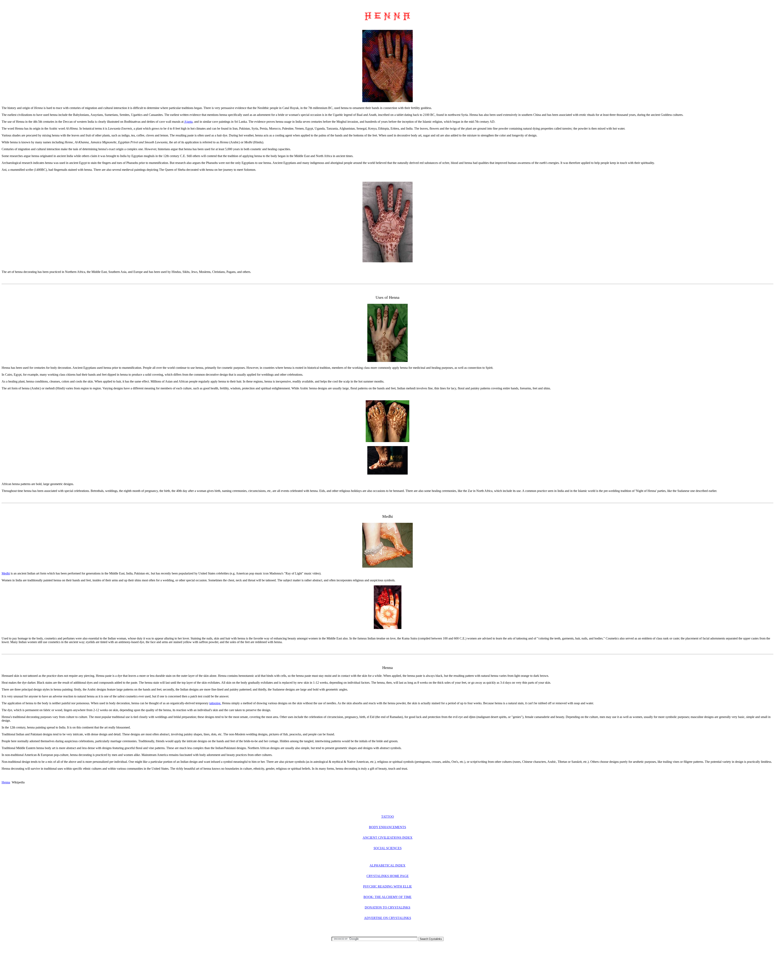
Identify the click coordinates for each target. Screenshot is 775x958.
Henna (6, 782)
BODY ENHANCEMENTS (387, 827)
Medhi (6, 573)
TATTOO (387, 816)
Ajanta (188, 121)
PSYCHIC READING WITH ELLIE (387, 886)
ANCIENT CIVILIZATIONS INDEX (388, 837)
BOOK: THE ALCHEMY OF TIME (387, 897)
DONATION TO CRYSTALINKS (387, 907)
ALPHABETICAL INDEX (387, 865)
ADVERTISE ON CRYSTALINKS (387, 918)
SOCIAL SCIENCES (388, 848)
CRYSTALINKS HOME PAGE (388, 876)
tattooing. (215, 703)
